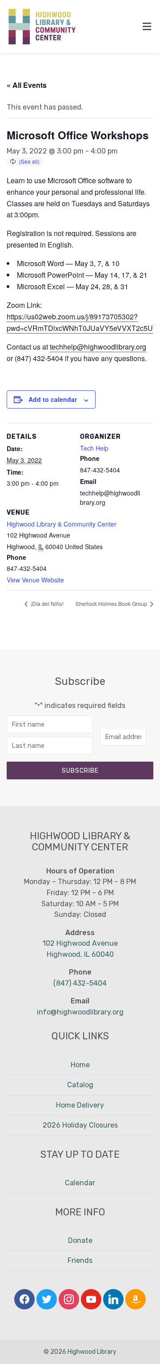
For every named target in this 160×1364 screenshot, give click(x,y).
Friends (80, 1260)
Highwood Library (92, 1352)
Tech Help (94, 448)
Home (80, 1065)
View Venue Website (35, 579)
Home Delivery (80, 1105)
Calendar (80, 1183)
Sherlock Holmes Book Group (112, 603)
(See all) (29, 161)
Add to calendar (52, 399)
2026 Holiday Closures (80, 1125)
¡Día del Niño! (46, 603)
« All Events (27, 85)
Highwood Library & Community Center (61, 523)
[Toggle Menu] (146, 27)
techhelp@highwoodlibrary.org (98, 347)
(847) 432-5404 (80, 983)
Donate (80, 1240)
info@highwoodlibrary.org (80, 1012)
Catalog (80, 1085)
